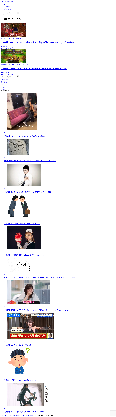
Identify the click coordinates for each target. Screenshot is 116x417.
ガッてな (3, 86)
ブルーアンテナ (4, 82)
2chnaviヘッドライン (5, 79)
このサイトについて (7, 415)
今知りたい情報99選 (7, 1)
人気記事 (7, 6)
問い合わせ (7, 9)
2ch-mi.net (3, 84)
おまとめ (3, 81)
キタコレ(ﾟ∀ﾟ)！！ (5, 87)
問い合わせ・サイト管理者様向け (23, 415)
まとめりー (3, 89)
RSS (5, 8)
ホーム (6, 4)
